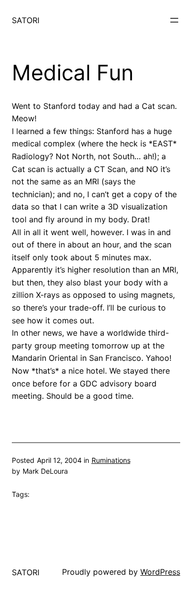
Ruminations (111, 460)
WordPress (160, 572)
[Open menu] (174, 20)
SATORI (25, 20)
